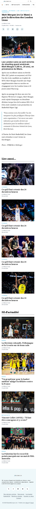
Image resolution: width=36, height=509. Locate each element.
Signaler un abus (29, 496)
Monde (4, 340)
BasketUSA (7, 496)
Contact (18, 498)
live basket (29, 494)
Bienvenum (21, 494)
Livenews (4, 10)
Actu (7, 4)
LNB (18, 10)
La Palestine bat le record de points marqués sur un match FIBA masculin (18, 456)
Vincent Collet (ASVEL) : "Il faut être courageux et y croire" (16, 418)
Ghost (27, 502)
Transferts (5, 12)
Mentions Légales (17, 496)
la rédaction (6, 23)
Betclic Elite (16, 4)
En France (12, 10)
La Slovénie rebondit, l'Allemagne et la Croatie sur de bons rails (17, 344)
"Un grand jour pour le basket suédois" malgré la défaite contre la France (17, 381)
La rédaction (6, 194)
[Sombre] (28, 1)
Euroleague (26, 4)
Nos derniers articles (10, 494)
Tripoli (32, 502)
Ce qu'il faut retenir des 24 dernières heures (14, 190)
